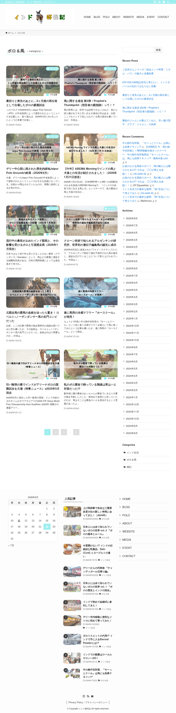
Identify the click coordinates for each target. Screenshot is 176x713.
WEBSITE (128, 531)
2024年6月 (132, 361)
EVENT (127, 548)
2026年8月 (132, 218)
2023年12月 (132, 404)
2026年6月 (132, 232)
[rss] (159, 2)
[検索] (168, 2)
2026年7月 (132, 225)
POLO (126, 515)
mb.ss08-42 (139, 173)
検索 (158, 49)
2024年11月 (132, 332)
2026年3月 (132, 239)
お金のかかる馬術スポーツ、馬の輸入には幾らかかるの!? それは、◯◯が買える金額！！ (146, 169)
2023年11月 (132, 411)
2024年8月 (132, 347)
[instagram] (155, 2)
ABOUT (127, 523)
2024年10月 (132, 340)
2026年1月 (132, 254)
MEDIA (126, 540)
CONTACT (128, 556)
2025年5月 (132, 290)
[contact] (164, 2)
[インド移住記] (40, 17)
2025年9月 (132, 261)
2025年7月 (132, 275)
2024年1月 (132, 397)
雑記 (129, 466)
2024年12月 (132, 325)
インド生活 (133, 452)
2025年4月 (132, 297)
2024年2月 (132, 390)
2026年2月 (132, 247)
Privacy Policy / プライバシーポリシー (88, 702)
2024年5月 (132, 368)
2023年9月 (132, 425)
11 (19, 520)
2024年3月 (132, 382)
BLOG (126, 507)
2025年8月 (132, 268)
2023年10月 (132, 418)
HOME (126, 499)
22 (47, 526)
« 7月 (11, 545)
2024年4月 (132, 375)
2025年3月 (132, 304)
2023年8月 (132, 433)
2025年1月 (132, 318)
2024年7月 (132, 354)
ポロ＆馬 (131, 459)
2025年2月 (132, 311)
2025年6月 (132, 282)
